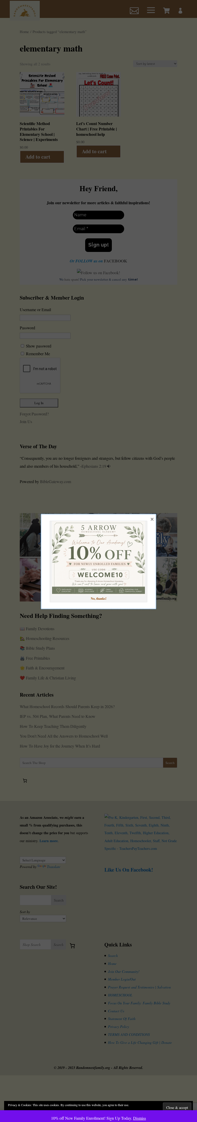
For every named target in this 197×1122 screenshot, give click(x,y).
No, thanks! (98, 598)
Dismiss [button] (139, 1118)
